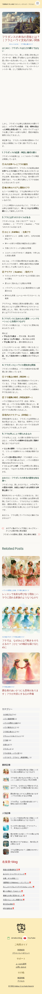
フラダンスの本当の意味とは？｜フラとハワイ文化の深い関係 (21, 38)
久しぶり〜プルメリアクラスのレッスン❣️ (18, 887)
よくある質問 (21, 964)
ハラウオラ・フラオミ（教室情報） (16, 757)
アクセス (21, 981)
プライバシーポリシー (21, 953)
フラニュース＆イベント (12, 736)
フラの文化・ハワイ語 (11, 753)
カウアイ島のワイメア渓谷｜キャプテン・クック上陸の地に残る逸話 (22, 529)
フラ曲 (5, 740)
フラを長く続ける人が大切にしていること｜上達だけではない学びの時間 (24, 779)
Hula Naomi (13, 44)
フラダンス (7, 749)
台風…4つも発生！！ (11, 878)
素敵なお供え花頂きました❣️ (14, 895)
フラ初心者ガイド (27, 44)
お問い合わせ (21, 967)
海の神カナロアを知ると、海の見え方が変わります (24, 843)
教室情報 (21, 978)
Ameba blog (16, 938)
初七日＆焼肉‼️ (9, 904)
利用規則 (21, 950)
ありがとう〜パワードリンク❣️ (14, 874)
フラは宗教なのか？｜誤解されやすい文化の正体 (24, 851)
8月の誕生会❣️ (8, 908)
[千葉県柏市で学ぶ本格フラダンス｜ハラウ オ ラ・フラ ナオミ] (21, 933)
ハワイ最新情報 (8, 719)
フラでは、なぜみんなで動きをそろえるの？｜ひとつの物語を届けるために (20, 644)
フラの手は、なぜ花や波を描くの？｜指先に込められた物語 (24, 803)
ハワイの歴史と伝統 (9, 590)
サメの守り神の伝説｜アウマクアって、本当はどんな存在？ (23, 827)
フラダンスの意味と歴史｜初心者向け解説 (19, 534)
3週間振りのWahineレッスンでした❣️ (17, 882)
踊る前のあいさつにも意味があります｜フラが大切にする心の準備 (24, 795)
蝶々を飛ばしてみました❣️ (13, 891)
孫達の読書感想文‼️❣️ (11, 870)
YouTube (31, 938)
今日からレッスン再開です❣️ (14, 900)
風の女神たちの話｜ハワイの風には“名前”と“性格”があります (24, 835)
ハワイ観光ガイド (9, 727)
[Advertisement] (21, 96)
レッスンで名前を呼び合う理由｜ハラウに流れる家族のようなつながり (24, 771)
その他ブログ (6, 637)
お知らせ (6, 745)
